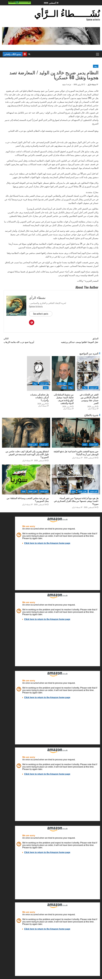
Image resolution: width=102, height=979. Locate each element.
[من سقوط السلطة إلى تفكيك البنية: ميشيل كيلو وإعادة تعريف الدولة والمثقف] (63, 373)
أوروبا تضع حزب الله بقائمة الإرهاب (19, 340)
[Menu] (97, 54)
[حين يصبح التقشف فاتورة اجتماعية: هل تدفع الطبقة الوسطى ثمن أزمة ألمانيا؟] (76, 433)
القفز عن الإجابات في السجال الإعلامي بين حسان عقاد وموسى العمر (89, 399)
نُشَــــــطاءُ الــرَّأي (67, 12)
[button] (97, 54)
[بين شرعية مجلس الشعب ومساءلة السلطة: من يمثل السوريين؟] (26, 479)
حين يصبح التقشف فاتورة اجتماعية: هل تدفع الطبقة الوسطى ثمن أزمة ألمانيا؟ (76, 453)
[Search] (29, 54)
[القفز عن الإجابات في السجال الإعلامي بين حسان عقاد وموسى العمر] (88, 373)
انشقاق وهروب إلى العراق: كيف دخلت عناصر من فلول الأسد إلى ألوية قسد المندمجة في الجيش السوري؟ (27, 454)
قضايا (64, 388)
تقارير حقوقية (32, 445)
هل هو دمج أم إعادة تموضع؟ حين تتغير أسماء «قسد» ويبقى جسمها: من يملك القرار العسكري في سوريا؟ (76, 500)
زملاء (95, 66)
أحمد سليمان (93, 388)
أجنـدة (70, 384)
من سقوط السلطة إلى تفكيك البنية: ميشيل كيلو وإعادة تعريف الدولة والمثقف (64, 399)
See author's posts (40, 313)
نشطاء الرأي (91, 84)
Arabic (12, 2)
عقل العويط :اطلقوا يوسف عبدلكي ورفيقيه (79, 340)
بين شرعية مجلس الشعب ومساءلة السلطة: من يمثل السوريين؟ (28, 499)
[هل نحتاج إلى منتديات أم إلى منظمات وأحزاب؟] (38, 373)
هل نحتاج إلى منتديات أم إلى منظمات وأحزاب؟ (39, 397)
